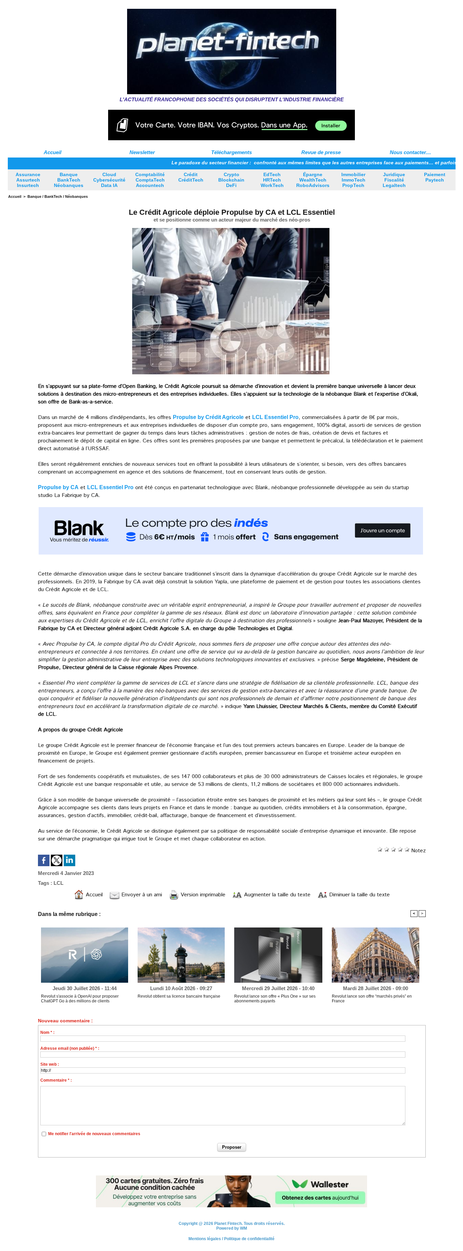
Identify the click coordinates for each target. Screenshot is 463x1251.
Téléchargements (231, 152)
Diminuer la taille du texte (358, 895)
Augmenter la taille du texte (276, 895)
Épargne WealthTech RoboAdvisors (312, 180)
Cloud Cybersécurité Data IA (109, 180)
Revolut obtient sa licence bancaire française (179, 996)
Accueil (52, 152)
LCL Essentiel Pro (275, 417)
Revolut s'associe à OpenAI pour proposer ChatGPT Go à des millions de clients (80, 998)
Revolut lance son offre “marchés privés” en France (372, 998)
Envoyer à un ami (141, 895)
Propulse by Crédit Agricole (208, 417)
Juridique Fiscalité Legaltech (394, 180)
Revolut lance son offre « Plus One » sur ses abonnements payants (275, 998)
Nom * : (47, 1032)
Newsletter (142, 152)
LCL (58, 883)
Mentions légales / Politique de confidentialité (231, 1238)
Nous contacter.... (410, 152)
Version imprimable (202, 895)
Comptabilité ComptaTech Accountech (150, 180)
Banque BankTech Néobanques (68, 180)
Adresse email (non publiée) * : (69, 1048)
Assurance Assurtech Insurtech (28, 180)
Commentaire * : (56, 1080)
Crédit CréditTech (190, 177)
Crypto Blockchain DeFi (231, 180)
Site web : (49, 1064)
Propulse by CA (58, 487)
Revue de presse (321, 152)
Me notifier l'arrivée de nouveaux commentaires (94, 1133)
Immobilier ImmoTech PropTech (353, 180)
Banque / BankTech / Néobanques (57, 196)
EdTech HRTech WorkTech (272, 180)
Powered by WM (231, 1228)
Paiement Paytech (434, 177)
